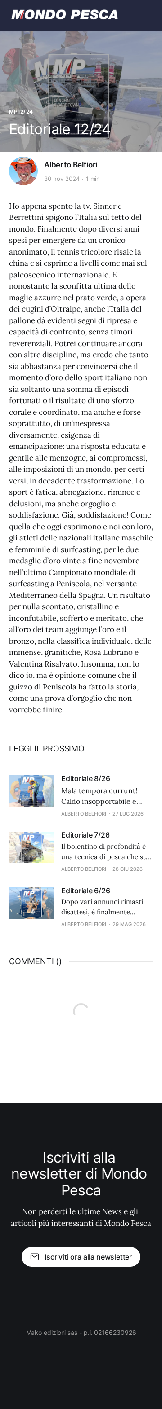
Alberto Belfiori (70, 164)
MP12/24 (21, 111)
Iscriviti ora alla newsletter (88, 1256)
